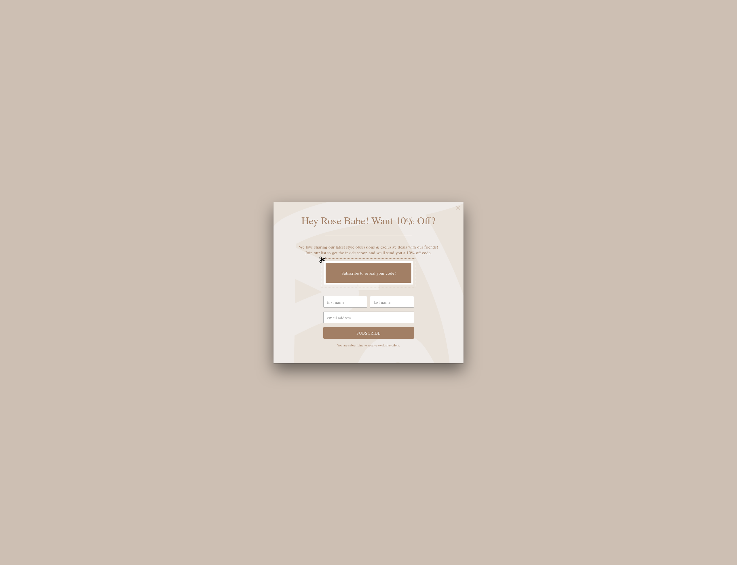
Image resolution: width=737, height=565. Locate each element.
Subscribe (368, 333)
